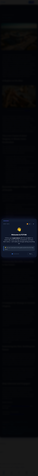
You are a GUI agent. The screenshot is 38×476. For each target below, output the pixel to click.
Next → (31, 253)
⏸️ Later (28, 223)
